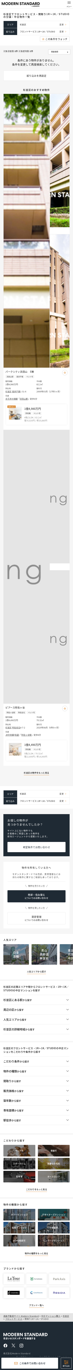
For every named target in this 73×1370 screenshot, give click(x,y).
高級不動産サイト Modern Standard (21, 1316)
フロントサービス (13, 1318)
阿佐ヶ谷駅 (26, 734)
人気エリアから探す (36, 971)
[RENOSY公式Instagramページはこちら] (21, 1346)
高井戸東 (16, 391)
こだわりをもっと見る (36, 1189)
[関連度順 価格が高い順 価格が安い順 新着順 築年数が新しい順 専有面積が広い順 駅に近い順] (59, 52)
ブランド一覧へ (36, 1305)
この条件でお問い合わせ (32, 1363)
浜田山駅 (24, 398)
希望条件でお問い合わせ (36, 847)
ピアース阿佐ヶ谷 (15, 707)
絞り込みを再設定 (36, 75)
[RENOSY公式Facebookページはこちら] (5, 1346)
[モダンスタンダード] (21, 5)
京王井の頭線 (11, 398)
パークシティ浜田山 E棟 (19, 371)
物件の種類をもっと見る (36, 1253)
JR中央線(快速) (12, 734)
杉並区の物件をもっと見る (36, 772)
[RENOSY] (33, 1335)
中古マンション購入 (50, 1316)
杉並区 (8, 391)
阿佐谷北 (16, 727)
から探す (17, 1000)
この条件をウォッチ (56, 39)
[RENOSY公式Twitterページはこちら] (13, 1346)
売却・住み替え (36, 896)
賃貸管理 (36, 918)
